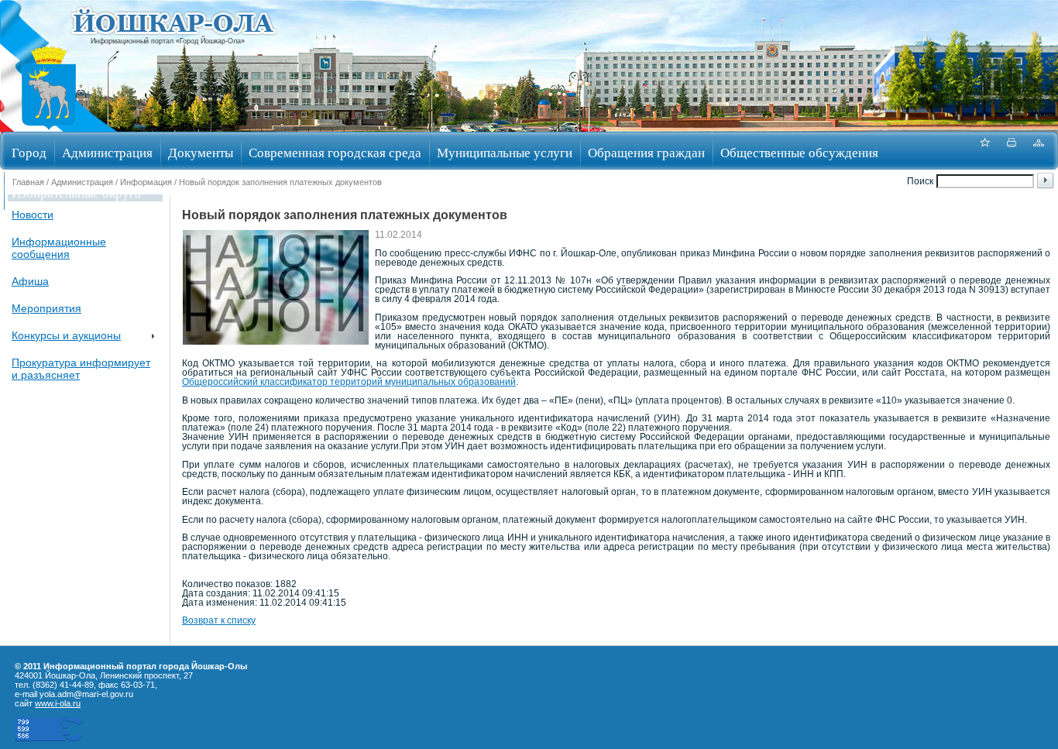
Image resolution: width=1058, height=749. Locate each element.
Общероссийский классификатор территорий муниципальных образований (349, 382)
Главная (28, 182)
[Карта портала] (1038, 151)
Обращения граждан (646, 152)
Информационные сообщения (59, 247)
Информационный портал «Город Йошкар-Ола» (168, 41)
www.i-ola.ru (58, 703)
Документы (200, 152)
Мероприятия (46, 308)
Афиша (30, 281)
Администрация (107, 152)
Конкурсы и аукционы (66, 335)
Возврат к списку (219, 620)
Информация (146, 182)
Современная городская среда (335, 152)
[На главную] (49, 126)
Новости (32, 214)
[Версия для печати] (1011, 151)
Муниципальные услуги (504, 152)
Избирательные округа (76, 192)
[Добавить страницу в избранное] (984, 151)
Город (29, 152)
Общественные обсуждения (799, 152)
